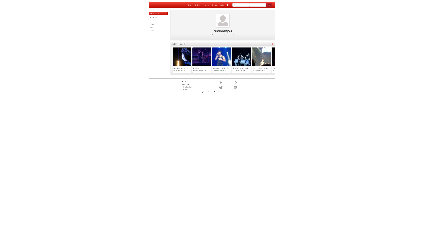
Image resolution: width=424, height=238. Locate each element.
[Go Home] (158, 5)
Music (152, 31)
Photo (152, 24)
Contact (184, 89)
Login (269, 5)
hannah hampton (223, 31)
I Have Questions (187, 87)
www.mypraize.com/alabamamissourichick (223, 34)
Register (197, 5)
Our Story (185, 82)
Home (189, 5)
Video (152, 27)
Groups (214, 5)
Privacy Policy (186, 84)
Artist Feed (154, 17)
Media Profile (154, 13)
